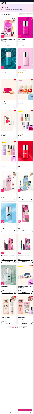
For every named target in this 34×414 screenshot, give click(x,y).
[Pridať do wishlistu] (15, 45)
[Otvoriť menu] (32, 3)
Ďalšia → (24, 327)
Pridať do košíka (7, 45)
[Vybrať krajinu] (30, 3)
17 (21, 327)
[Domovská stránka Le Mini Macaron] (3, 3)
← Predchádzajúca (11, 327)
